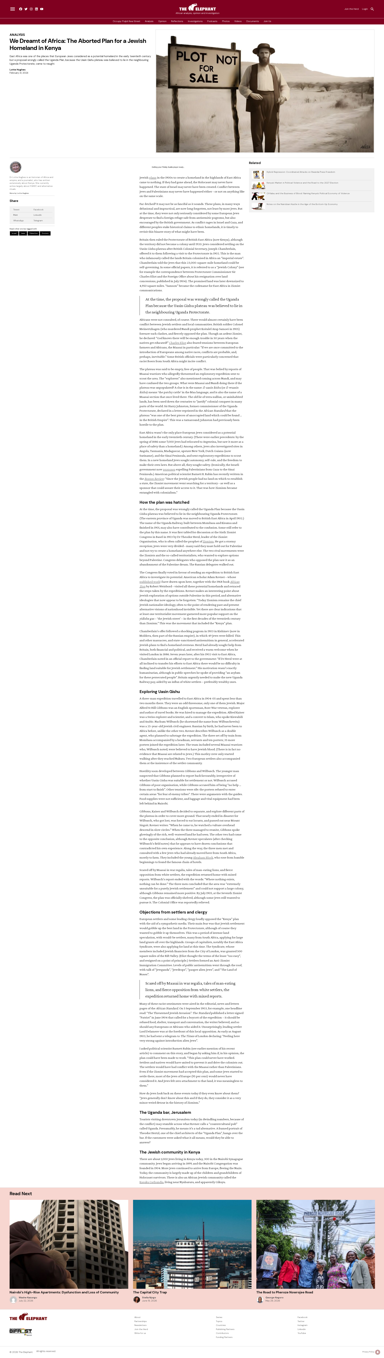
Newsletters (140, 1325)
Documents (252, 21)
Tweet (16, 209)
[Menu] (13, 9)
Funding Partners (224, 1337)
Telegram (38, 220)
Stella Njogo (149, 1297)
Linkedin (302, 1329)
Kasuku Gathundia (152, 1182)
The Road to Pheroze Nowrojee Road (285, 1292)
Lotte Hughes (18, 69)
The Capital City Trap (150, 1292)
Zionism (45, 233)
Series (219, 1317)
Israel (14, 233)
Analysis (149, 21)
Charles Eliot (177, 342)
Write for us (140, 1333)
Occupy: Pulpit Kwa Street (126, 21)
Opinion (162, 21)
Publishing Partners (225, 1329)
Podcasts (212, 21)
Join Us (267, 21)
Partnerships (140, 1321)
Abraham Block (203, 857)
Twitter (301, 1321)
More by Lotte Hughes (19, 193)
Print (15, 215)
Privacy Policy (368, 1352)
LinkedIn (38, 215)
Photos (226, 21)
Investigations (195, 21)
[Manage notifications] (377, 1352)
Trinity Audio (167, 167)
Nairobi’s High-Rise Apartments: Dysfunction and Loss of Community (64, 1292)
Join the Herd (351, 8)
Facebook (39, 209)
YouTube (302, 1333)
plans (152, 177)
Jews (23, 233)
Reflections (177, 21)
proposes (169, 469)
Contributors (222, 1333)
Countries (221, 1325)
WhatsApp (18, 220)
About (137, 1317)
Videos (238, 21)
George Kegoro (275, 1297)
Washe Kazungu (28, 1297)
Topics (219, 1321)
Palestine (34, 233)
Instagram (303, 1325)
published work (150, 581)
